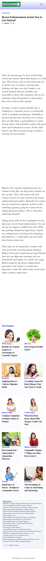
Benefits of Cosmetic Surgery (12, 503)
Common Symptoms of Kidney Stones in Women (11, 419)
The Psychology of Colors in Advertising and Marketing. (33, 488)
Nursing (4, 481)
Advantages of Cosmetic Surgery (32, 503)
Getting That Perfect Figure (25, 523)
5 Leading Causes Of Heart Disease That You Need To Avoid (33, 384)
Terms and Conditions (29, 558)
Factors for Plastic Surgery (26, 513)
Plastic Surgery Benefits (10, 509)
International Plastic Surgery (27, 511)
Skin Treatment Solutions (10, 525)
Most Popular (8, 326)
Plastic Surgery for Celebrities (27, 517)
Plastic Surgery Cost (9, 515)
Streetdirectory (19, 558)
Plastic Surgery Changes (25, 505)
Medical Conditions (30, 447)
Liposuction (6, 447)
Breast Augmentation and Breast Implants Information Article (21, 539)
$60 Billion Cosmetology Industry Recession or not (18, 533)
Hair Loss (27, 344)
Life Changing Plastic (9, 505)
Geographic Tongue (33, 450)
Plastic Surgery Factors (10, 513)
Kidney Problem (7, 412)
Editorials (5, 13)
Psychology (28, 481)
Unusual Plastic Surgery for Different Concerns (17, 529)
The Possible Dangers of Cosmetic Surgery (15, 521)
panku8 (6, 23)
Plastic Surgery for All (9, 517)
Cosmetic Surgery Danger (30, 507)
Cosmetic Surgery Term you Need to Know (16, 535)
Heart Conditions (30, 378)
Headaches (5, 378)
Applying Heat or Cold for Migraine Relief (10, 384)
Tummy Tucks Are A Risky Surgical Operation (17, 541)
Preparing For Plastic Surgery (12, 527)
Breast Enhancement (9, 523)
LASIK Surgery (29, 412)
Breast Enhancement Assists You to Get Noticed (17, 519)
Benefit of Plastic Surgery (26, 509)
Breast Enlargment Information (12, 537)
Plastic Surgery (7, 344)
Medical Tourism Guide (10, 511)
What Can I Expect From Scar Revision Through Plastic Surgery (22, 531)
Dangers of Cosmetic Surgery (12, 507)
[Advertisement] (23, 49)
